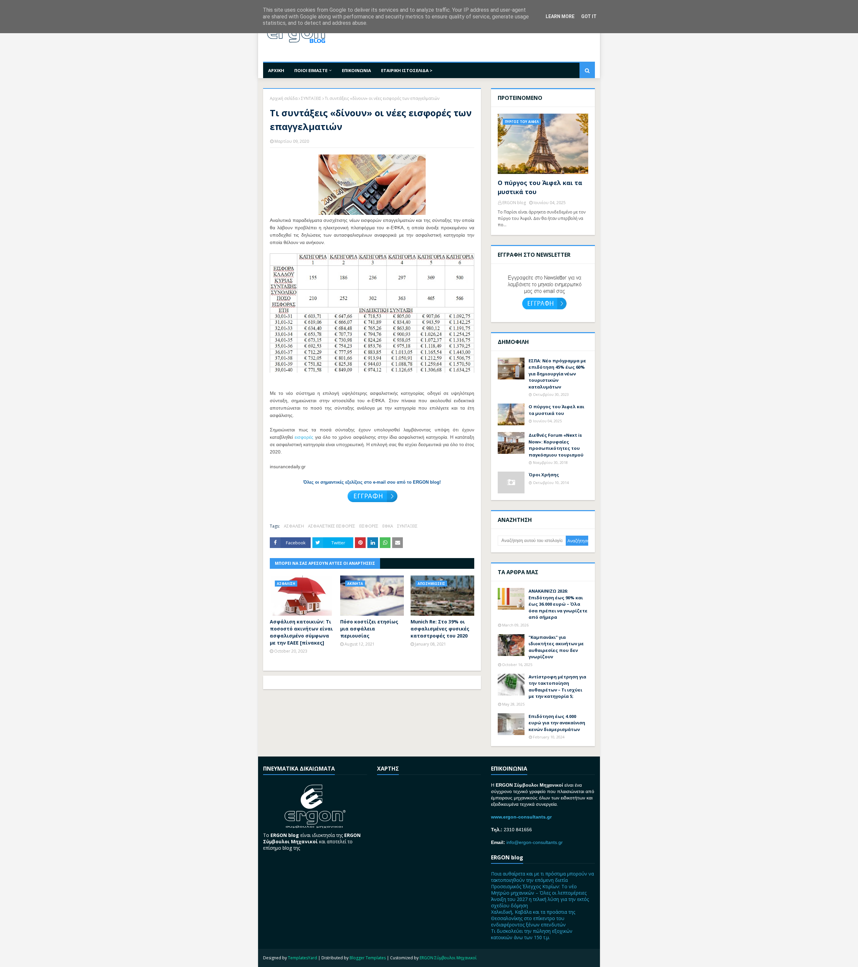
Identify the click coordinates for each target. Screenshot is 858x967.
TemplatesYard (302, 958)
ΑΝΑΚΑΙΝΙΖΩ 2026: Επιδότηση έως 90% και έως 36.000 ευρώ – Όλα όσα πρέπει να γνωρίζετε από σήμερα (558, 604)
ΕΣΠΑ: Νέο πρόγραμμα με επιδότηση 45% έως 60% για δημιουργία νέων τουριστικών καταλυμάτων (557, 374)
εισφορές (304, 437)
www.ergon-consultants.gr (521, 817)
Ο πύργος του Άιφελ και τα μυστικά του (540, 187)
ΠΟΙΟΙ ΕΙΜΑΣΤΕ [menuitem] (310, 70)
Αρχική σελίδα (284, 98)
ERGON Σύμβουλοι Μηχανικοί (448, 958)
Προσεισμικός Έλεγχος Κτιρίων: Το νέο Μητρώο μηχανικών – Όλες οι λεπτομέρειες (539, 889)
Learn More (560, 16)
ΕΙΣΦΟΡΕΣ (368, 526)
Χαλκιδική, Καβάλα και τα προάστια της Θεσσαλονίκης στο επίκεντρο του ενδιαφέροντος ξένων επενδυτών (533, 918)
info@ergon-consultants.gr (534, 842)
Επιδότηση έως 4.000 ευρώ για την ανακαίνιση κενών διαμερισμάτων (557, 722)
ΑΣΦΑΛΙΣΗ (294, 526)
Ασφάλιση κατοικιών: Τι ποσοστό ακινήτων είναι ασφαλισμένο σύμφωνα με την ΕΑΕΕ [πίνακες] (301, 632)
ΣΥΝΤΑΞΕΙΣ (311, 98)
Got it (589, 16)
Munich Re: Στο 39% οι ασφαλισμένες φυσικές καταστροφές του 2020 (440, 628)
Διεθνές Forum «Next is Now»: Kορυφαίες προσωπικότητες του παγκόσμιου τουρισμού (556, 445)
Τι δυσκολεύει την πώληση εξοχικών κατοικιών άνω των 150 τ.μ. (531, 934)
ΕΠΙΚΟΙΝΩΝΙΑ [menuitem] (356, 70)
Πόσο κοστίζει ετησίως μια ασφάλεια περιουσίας (369, 628)
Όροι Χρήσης (544, 475)
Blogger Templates (368, 958)
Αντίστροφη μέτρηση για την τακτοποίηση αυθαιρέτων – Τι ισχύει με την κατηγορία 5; (557, 687)
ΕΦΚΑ (387, 526)
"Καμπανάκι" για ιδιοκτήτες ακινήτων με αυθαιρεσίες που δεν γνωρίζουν (556, 647)
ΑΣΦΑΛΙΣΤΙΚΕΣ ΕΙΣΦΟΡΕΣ (331, 526)
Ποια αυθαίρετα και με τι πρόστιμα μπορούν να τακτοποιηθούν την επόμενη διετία (542, 876)
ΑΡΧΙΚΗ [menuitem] (276, 70)
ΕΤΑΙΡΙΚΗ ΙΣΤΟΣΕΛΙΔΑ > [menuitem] (406, 70)
